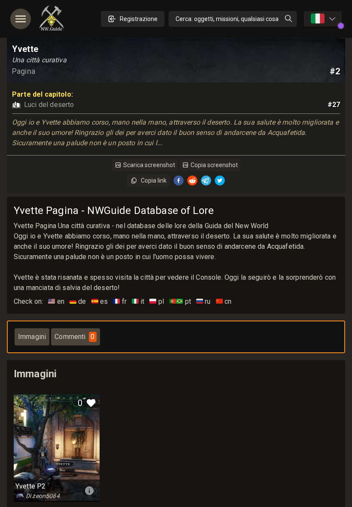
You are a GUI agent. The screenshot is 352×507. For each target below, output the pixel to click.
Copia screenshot (214, 165)
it (138, 301)
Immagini (32, 337)
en (56, 301)
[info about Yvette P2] (89, 490)
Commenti (74, 337)
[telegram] (206, 180)
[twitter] (220, 180)
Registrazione (139, 18)
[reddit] (192, 180)
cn (224, 301)
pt (180, 301)
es (99, 301)
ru (203, 301)
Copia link (154, 180)
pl (156, 301)
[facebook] (178, 180)
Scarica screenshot (149, 165)
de (78, 301)
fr (120, 301)
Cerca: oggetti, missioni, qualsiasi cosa (227, 18)
